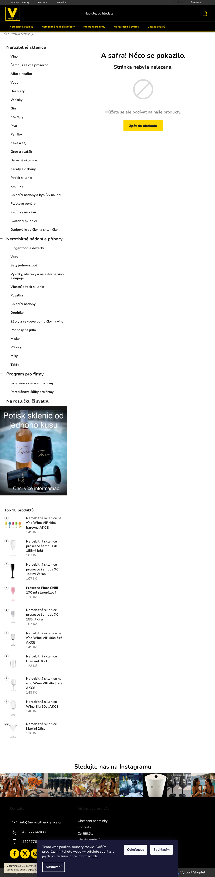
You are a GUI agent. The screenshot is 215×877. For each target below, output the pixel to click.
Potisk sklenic (21, 177)
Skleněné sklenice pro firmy (32, 383)
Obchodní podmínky (19, 2)
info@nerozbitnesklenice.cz (40, 822)
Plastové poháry (22, 203)
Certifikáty (61, 2)
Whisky (16, 99)
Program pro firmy (25, 374)
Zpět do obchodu (143, 126)
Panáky (16, 134)
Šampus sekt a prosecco (29, 65)
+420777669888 (33, 832)
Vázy (14, 256)
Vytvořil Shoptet (192, 872)
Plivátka (16, 295)
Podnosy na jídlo (23, 330)
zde (95, 856)
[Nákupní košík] (206, 13)
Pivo (13, 126)
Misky (15, 338)
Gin (13, 108)
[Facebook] (14, 854)
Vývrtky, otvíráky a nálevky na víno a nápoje (37, 276)
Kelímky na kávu (23, 212)
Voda (14, 82)
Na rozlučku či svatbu (28, 401)
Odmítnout (135, 849)
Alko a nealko (21, 73)
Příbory (16, 347)
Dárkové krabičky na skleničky (34, 229)
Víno (14, 56)
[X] (25, 854)
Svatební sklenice (24, 221)
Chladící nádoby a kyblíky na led (35, 195)
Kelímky (16, 186)
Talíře (14, 364)
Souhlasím (161, 849)
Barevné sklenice (23, 160)
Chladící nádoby (22, 304)
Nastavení (53, 867)
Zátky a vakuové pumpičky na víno (36, 321)
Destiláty (17, 91)
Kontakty (42, 2)
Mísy (14, 356)
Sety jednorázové (23, 265)
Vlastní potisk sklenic (27, 286)
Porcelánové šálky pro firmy (32, 392)
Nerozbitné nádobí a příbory (34, 239)
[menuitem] (21, 26)
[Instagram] (35, 854)
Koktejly (16, 117)
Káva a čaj (18, 143)
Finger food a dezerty (27, 248)
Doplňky (17, 312)
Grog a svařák (21, 151)
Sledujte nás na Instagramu (112, 766)
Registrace (196, 2)
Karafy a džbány (23, 169)
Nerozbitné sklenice (26, 47)
